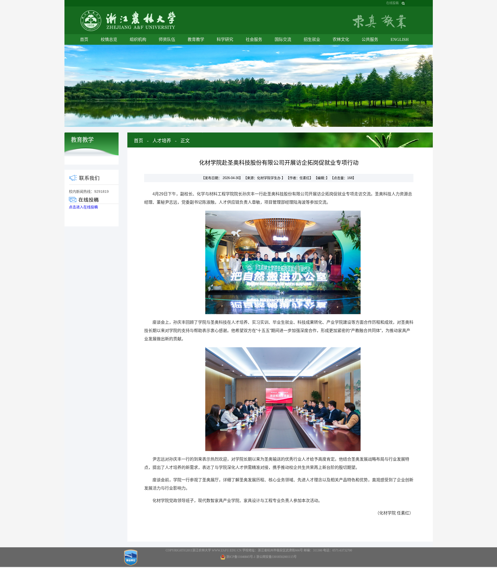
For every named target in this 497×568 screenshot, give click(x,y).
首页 (84, 39)
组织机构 (138, 39)
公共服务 (370, 39)
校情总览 (109, 39)
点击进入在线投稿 (83, 207)
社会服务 (254, 39)
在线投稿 (392, 3)
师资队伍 (167, 39)
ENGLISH (400, 39)
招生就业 (312, 39)
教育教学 (196, 39)
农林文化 (341, 39)
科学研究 (225, 39)
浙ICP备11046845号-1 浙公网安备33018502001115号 (261, 557)
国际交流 (283, 39)
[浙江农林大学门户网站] (128, 20)
